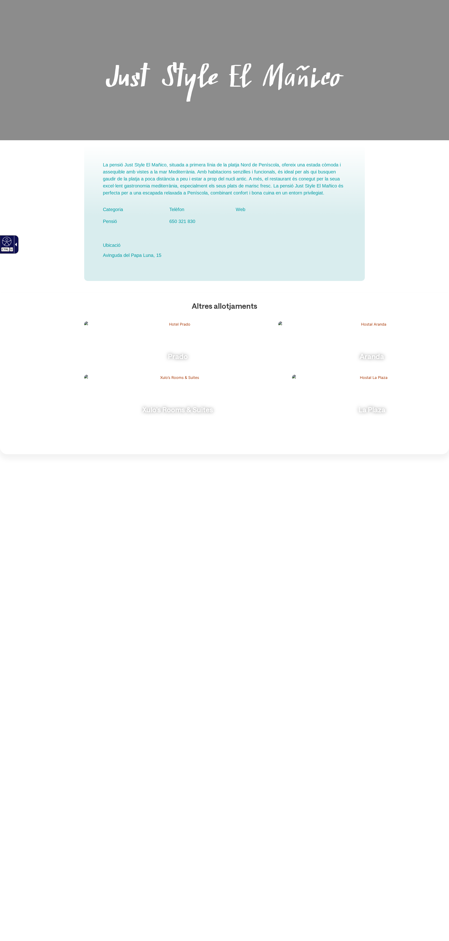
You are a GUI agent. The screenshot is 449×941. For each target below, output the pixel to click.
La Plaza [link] (371, 410)
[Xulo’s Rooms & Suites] (177, 398)
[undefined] (6, 241)
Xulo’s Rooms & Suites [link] (177, 410)
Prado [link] (178, 356)
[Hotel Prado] (177, 344)
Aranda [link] (372, 356)
